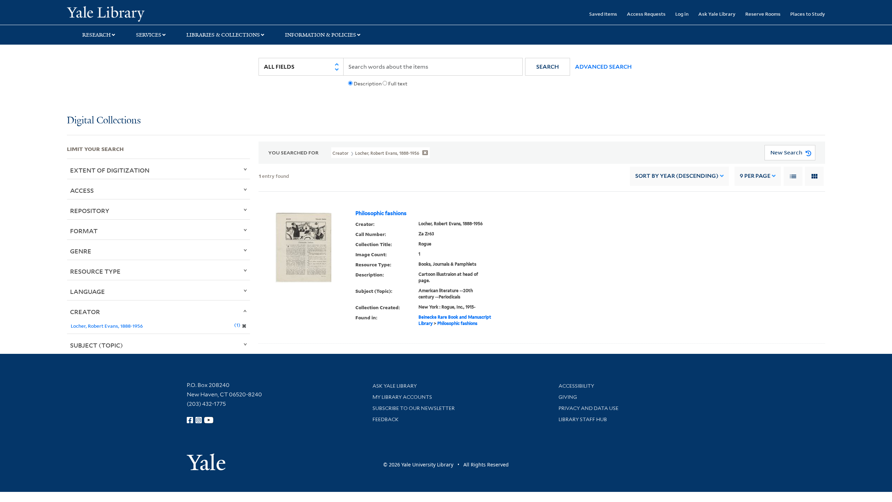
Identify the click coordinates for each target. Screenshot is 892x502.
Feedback (385, 419)
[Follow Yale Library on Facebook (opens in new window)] (190, 420)
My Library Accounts (402, 397)
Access (82, 190)
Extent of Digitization (109, 170)
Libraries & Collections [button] (223, 34)
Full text (397, 83)
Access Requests (646, 13)
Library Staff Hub (583, 419)
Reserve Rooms (762, 13)
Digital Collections (104, 120)
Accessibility (576, 386)
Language (87, 291)
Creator (85, 311)
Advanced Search (603, 66)
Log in (682, 13)
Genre (80, 251)
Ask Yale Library (717, 13)
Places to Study (807, 13)
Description (368, 83)
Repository (89, 210)
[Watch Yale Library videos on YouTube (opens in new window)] (208, 420)
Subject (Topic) (96, 345)
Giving (568, 397)
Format (84, 231)
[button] (547, 67)
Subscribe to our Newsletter (413, 408)
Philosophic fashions (381, 213)
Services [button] (148, 34)
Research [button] (96, 34)
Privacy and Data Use (588, 408)
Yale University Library (123, 13)
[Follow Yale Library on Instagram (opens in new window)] (198, 420)
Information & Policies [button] (320, 34)
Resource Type (95, 271)
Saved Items (603, 13)
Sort (676, 176)
